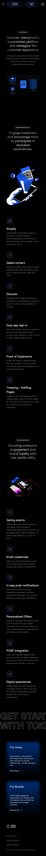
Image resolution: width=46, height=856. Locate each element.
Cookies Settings (12, 845)
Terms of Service (12, 840)
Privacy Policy (11, 836)
